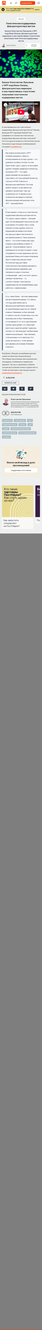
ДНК (29, 420)
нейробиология (10, 424)
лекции (21, 19)
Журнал (6, 437)
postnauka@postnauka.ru (12, 373)
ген (30, 424)
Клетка (22, 424)
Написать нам (10, 383)
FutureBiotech (15, 146)
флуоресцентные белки (20, 429)
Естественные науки (27, 433)
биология (16, 412)
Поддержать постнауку (21, 470)
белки (6, 429)
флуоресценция (10, 433)
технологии (19, 420)
